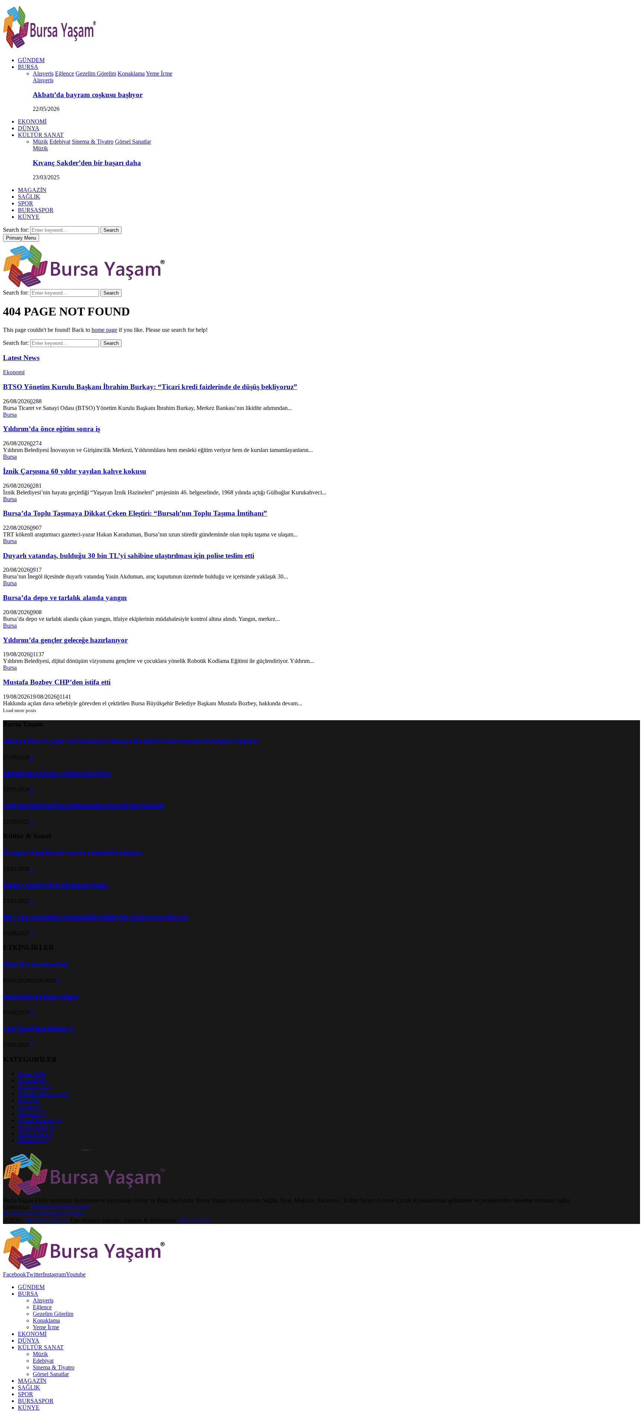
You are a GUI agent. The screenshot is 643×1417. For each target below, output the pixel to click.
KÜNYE (28, 217)
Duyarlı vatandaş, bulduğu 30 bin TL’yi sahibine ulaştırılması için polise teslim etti (128, 556)
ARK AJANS (194, 1220)
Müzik (40, 148)
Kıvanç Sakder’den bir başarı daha (87, 163)
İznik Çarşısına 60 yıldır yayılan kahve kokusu (74, 471)
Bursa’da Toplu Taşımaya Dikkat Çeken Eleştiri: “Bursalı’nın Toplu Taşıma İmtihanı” (135, 513)
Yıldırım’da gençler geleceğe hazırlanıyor (65, 640)
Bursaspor (34, 1140)
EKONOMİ (32, 121)
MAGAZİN (32, 190)
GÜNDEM (31, 60)
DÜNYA (28, 128)
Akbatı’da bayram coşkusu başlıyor (88, 95)
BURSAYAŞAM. (46, 1220)
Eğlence (42, 1307)
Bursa (10, 414)
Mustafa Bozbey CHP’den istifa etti (57, 682)
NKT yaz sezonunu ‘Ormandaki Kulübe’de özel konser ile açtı (95, 917)
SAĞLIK (29, 196)
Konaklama (46, 1320)
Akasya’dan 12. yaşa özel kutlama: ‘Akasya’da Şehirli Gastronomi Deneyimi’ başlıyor (131, 741)
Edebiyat (43, 1360)
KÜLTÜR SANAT (41, 135)
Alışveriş (43, 80)
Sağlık (29, 1107)
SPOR (25, 203)
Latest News (21, 358)
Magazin (32, 1113)
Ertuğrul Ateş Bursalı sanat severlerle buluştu (72, 853)
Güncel (32, 1080)
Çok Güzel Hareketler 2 (38, 1029)
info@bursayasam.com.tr (60, 1207)
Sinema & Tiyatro (53, 1367)
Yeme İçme (35, 1134)
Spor (29, 1100)
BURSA (28, 67)
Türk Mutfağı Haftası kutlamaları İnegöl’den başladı (83, 805)
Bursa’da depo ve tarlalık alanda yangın (65, 598)
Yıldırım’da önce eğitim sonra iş (51, 429)
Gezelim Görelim (53, 1314)
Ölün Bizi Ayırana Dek (35, 964)
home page (104, 330)
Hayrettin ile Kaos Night (40, 997)
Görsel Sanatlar (40, 1120)
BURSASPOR (36, 210)
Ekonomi (14, 372)
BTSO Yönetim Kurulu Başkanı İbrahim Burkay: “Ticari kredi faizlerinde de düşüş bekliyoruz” (150, 387)
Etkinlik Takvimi (43, 1093)
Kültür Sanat (37, 1127)
